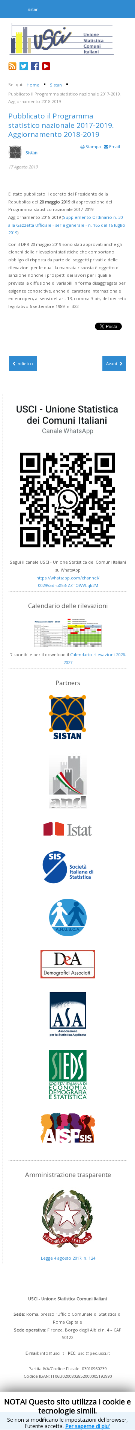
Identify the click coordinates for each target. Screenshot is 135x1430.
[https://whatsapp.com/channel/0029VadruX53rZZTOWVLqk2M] (68, 476)
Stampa (93, 146)
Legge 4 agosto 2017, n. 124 (68, 1258)
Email (114, 146)
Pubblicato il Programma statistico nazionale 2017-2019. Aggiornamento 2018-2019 (61, 125)
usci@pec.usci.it (94, 1353)
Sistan (32, 152)
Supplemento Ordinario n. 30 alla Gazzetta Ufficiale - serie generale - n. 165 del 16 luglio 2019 (66, 224)
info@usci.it (52, 1353)
